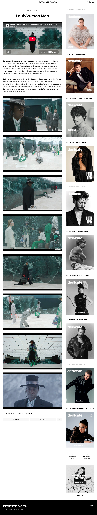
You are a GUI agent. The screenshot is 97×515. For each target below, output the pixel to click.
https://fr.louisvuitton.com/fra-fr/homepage (17, 413)
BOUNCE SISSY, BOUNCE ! (79, 476)
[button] (77, 495)
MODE (29, 10)
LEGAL (91, 506)
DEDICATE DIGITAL (48, 2)
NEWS (35, 10)
